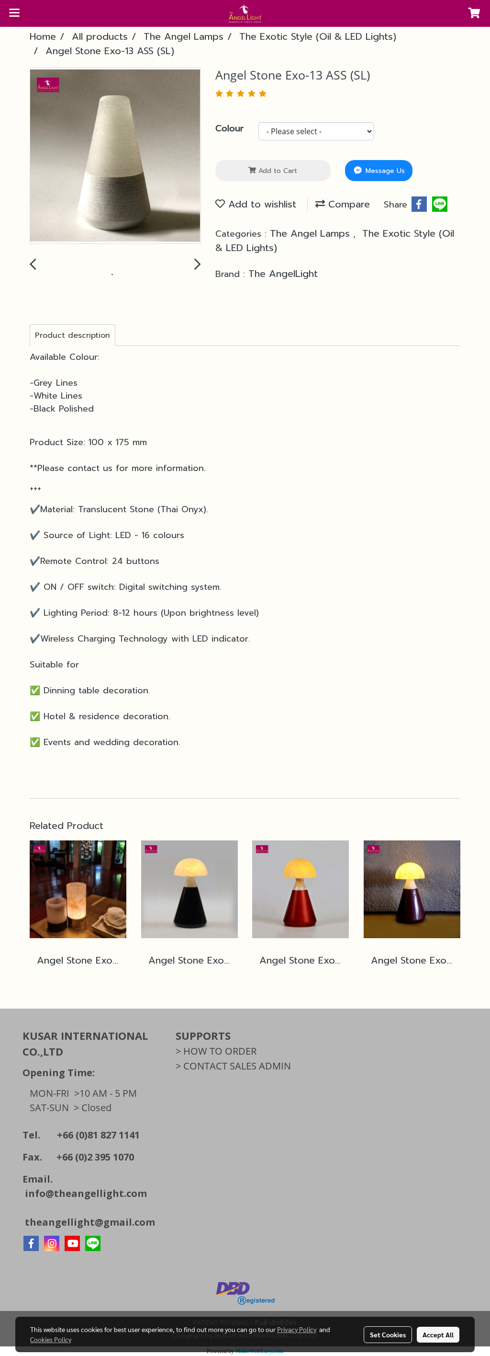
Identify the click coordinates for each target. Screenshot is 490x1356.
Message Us (384, 171)
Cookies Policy (50, 1339)
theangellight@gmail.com (90, 1222)
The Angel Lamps (311, 233)
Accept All (438, 1334)
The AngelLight (283, 273)
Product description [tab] (72, 335)
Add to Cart (276, 171)
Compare (347, 204)
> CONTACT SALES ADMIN (233, 1065)
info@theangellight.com (86, 1193)
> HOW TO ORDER (216, 1051)
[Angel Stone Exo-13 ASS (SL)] (115, 156)
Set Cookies (388, 1334)
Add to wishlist (260, 204)
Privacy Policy (296, 1329)
